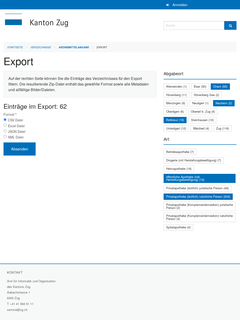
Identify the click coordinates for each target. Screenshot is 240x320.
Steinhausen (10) (202, 120)
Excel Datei (16, 125)
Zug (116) (222, 128)
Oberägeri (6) (175, 111)
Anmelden (180, 4)
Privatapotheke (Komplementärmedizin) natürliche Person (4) (199, 217)
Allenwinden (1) (176, 86)
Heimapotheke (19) (178, 168)
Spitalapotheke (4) (178, 227)
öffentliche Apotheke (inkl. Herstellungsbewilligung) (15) (185, 178)
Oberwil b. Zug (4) (203, 111)
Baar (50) (200, 86)
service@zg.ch (17, 309)
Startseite (15, 47)
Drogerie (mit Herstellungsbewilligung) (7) (193, 160)
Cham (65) (220, 86)
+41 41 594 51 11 (22, 303)
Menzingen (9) (175, 103)
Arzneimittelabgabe (74, 47)
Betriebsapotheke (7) (180, 151)
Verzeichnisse (40, 47)
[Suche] (230, 25)
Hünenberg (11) (176, 95)
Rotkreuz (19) (175, 120)
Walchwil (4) (201, 128)
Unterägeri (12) (176, 128)
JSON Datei (16, 131)
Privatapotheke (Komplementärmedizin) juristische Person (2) (199, 206)
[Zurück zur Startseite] (64, 24)
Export (102, 47)
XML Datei (15, 137)
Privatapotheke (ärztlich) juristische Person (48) (197, 188)
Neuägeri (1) (200, 103)
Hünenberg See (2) (206, 95)
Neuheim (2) (224, 103)
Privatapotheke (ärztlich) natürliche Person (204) (198, 196)
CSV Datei (15, 120)
